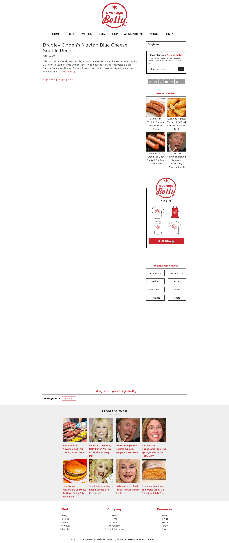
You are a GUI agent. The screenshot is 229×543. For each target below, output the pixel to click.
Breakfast (155, 281)
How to (164, 519)
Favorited (164, 522)
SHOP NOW (165, 241)
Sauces (177, 289)
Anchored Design (126, 539)
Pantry (164, 526)
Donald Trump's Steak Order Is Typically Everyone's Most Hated (127, 449)
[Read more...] (67, 71)
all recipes (155, 273)
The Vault (65, 526)
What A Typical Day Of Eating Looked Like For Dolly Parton (101, 489)
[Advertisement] (166, 343)
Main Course (155, 289)
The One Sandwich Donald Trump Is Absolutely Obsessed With (176, 160)
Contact (114, 522)
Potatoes (155, 298)
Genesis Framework (147, 539)
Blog (64, 515)
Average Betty (114, 15)
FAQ (114, 519)
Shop (164, 529)
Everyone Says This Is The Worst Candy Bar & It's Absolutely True (153, 489)
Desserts (177, 281)
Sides (70, 79)
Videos (64, 522)
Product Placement (114, 529)
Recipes (62, 79)
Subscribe (65, 529)
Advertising (114, 526)
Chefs (177, 298)
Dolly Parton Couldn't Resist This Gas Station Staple (127, 489)
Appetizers (50, 79)
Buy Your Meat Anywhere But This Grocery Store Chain (73, 449)
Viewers (164, 515)
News (114, 515)
